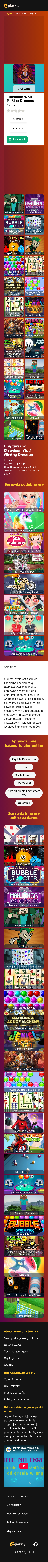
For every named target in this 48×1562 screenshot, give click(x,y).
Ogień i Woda (12, 1379)
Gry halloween (24, 775)
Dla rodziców (14, 1504)
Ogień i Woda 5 (13, 1345)
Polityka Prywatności (18, 1522)
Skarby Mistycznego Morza (21, 1338)
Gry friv (8, 1364)
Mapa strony (14, 1531)
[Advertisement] (24, 39)
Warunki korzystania (18, 1513)
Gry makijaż (24, 783)
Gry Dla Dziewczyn (24, 759)
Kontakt (24, 1496)
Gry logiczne (12, 1358)
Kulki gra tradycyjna (16, 1399)
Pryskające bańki (14, 1392)
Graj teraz (24, 88)
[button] (24, 667)
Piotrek (8, 460)
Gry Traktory (12, 1386)
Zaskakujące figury (16, 1351)
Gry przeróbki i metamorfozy (24, 793)
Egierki (10, 13)
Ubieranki (24, 802)
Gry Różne (24, 767)
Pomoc (11, 1496)
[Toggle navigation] (40, 5)
